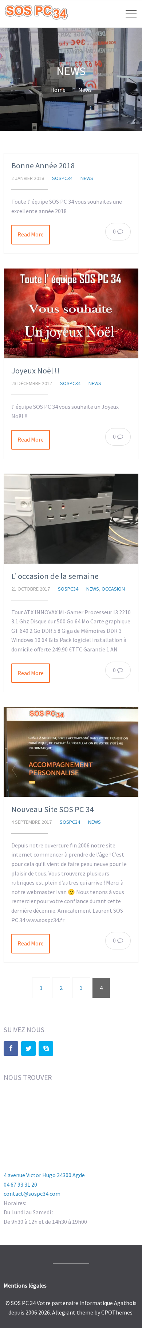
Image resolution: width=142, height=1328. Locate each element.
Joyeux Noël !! (35, 370)
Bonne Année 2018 (43, 165)
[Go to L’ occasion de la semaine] (71, 519)
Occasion (113, 588)
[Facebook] (11, 1048)
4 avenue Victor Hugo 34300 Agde (44, 1175)
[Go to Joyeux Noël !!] (71, 314)
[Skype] (46, 1048)
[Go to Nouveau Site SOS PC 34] (71, 752)
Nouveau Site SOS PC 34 (52, 809)
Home (58, 89)
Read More (30, 234)
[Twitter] (28, 1048)
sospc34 (62, 178)
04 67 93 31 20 (20, 1184)
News (85, 89)
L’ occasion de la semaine (55, 576)
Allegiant (63, 1312)
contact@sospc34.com (32, 1193)
